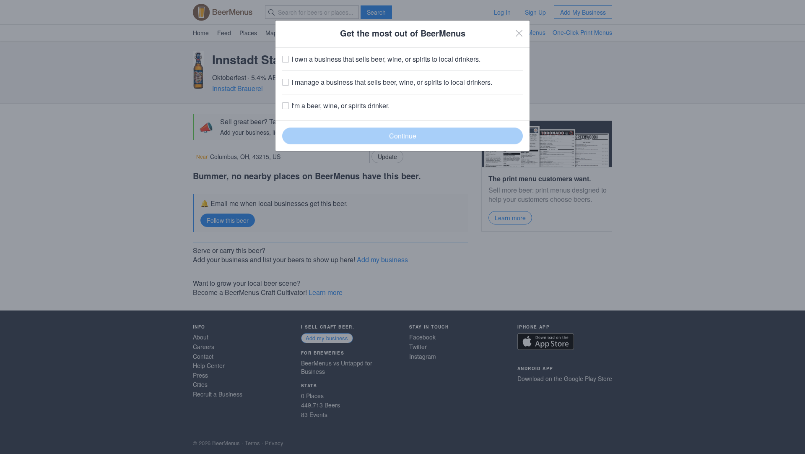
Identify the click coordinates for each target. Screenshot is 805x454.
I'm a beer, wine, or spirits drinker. (340, 105)
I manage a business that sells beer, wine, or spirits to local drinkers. (391, 82)
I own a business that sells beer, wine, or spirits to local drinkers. (385, 59)
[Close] (519, 33)
